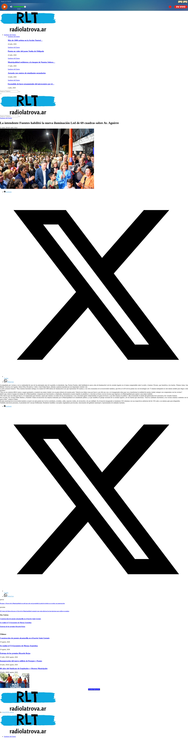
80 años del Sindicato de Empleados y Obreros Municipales (23, 668)
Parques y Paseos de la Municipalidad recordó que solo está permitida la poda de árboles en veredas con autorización (32, 603)
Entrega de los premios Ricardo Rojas (12, 626)
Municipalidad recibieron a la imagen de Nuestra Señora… (31, 62)
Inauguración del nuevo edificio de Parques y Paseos (21, 661)
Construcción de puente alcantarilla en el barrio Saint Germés (20, 619)
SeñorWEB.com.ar (8, 712)
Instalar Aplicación (94, 689)
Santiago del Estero (10, 35)
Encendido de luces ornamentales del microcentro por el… (31, 84)
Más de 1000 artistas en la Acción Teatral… (25, 40)
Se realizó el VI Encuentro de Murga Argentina (15, 622)
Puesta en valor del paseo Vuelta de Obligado (26, 51)
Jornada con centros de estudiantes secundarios (27, 73)
